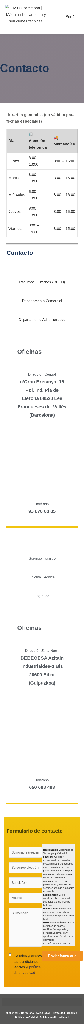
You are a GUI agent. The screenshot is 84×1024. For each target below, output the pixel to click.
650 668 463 (42, 787)
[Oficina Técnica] (42, 569)
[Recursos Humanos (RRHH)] (42, 273)
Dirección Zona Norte (42, 651)
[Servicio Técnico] (42, 550)
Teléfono (42, 504)
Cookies (72, 1012)
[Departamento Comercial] (42, 292)
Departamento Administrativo (42, 320)
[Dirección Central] (42, 366)
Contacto (19, 252)
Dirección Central (42, 374)
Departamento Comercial (42, 301)
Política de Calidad (26, 1017)
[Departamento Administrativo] (42, 311)
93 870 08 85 (42, 511)
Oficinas (29, 351)
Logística (42, 596)
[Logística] (42, 587)
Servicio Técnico (42, 558)
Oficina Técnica (42, 577)
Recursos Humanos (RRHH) (42, 282)
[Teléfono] (42, 495)
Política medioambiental (54, 1017)
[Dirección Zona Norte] (42, 642)
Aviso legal (43, 1012)
